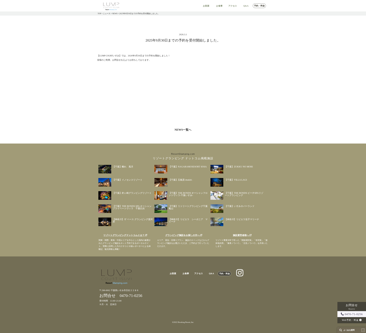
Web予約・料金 (350, 320)
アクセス (232, 6)
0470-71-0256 (353, 314)
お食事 (219, 6)
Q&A (245, 6)
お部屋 (206, 6)
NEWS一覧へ (183, 129)
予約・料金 (259, 6)
